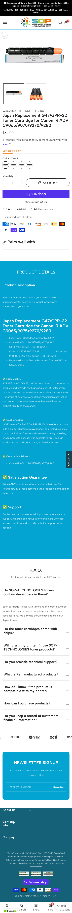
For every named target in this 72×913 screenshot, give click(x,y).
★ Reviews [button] (68, 460)
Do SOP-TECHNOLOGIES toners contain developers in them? (29, 592)
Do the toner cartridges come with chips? (30, 631)
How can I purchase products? (27, 703)
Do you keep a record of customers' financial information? (31, 718)
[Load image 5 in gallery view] (36, 93)
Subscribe (58, 787)
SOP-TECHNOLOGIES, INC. (28, 111)
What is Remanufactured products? (31, 674)
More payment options (36, 202)
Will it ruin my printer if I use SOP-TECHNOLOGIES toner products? (30, 647)
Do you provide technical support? (30, 662)
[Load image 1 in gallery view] (13, 93)
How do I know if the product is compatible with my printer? (28, 689)
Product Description (19, 285)
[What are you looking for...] (61, 22)
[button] (36, 243)
